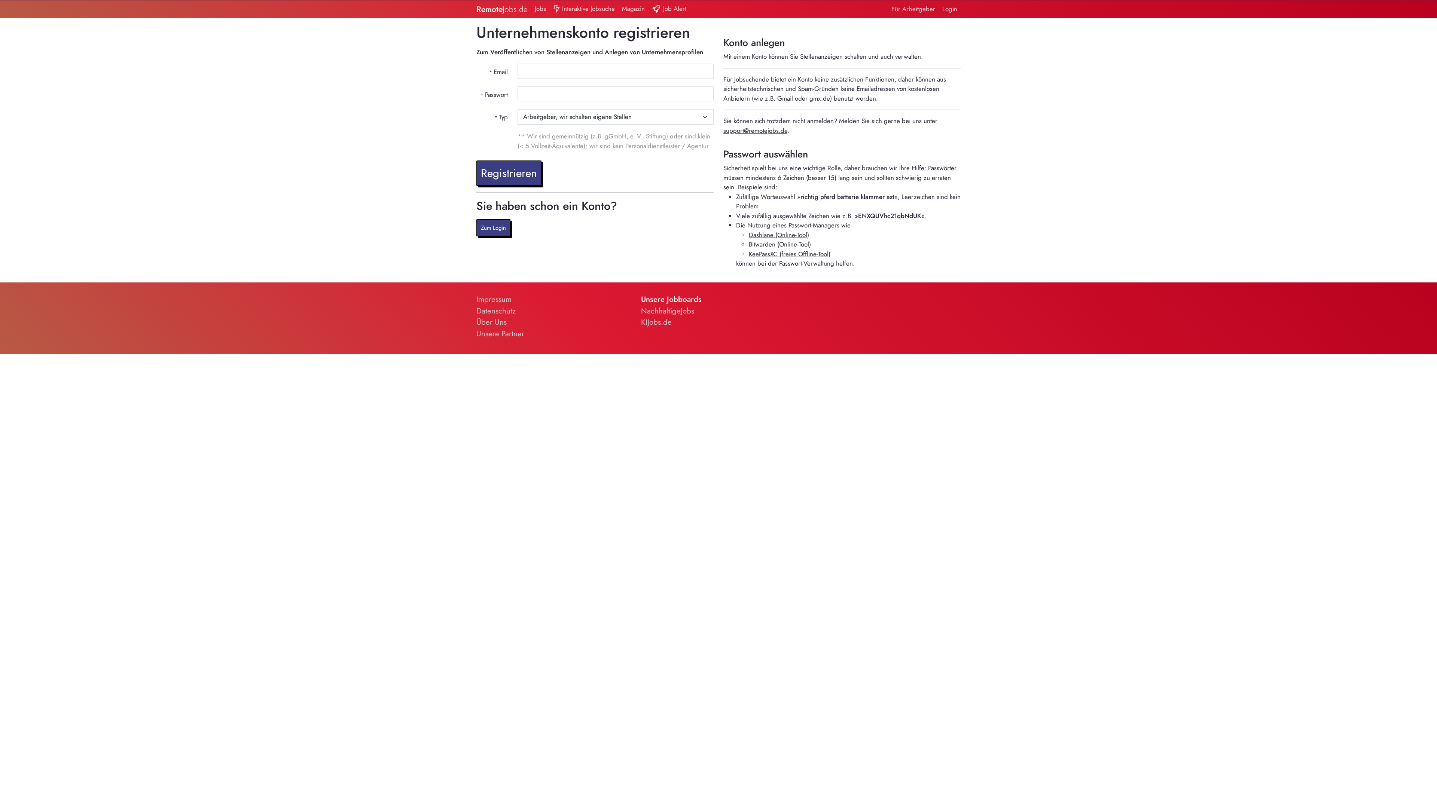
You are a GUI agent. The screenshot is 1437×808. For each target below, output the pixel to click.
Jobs (540, 8)
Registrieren (509, 173)
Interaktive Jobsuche (587, 8)
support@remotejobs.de (755, 130)
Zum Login (493, 228)
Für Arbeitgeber (913, 8)
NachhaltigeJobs (667, 310)
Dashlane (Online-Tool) (779, 234)
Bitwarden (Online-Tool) (780, 244)
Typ (503, 117)
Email (501, 71)
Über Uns (491, 322)
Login (949, 8)
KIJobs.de (656, 322)
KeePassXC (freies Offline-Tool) (789, 254)
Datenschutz (496, 310)
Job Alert (673, 8)
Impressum (494, 299)
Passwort (496, 94)
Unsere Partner (500, 333)
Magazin (633, 8)
